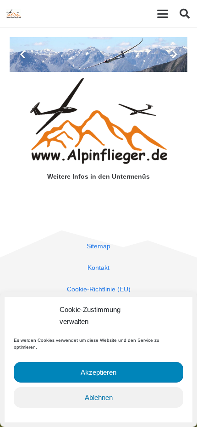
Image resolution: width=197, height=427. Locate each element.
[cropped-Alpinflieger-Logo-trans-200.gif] (13, 13)
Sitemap (98, 246)
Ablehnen (99, 397)
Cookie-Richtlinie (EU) (99, 289)
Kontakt (98, 267)
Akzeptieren (98, 372)
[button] (162, 13)
